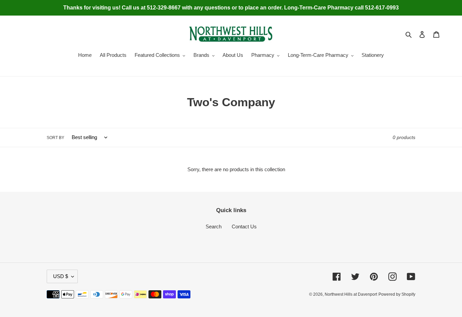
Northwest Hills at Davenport (351, 294)
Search (214, 226)
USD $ (60, 276)
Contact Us (244, 226)
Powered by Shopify (396, 294)
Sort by (55, 137)
